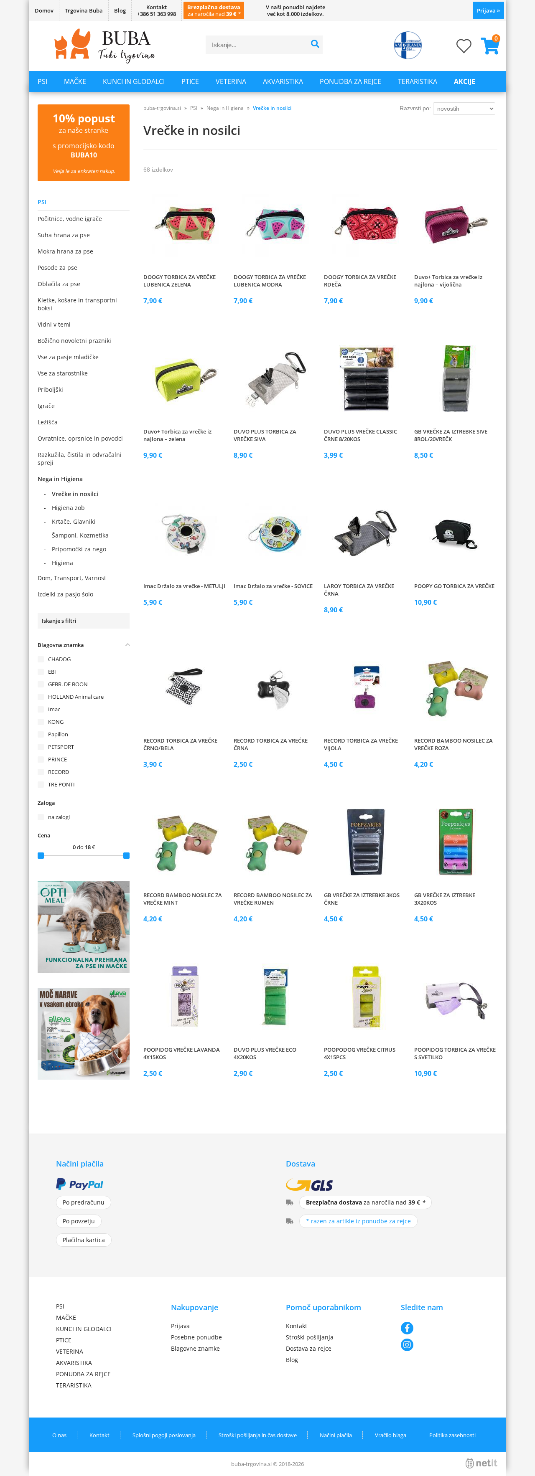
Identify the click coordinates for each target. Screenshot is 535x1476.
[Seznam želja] (455, 49)
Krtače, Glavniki (73, 521)
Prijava (488, 10)
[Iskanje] (315, 45)
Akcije (464, 81)
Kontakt (296, 1326)
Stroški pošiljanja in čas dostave (258, 1435)
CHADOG (59, 659)
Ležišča (48, 422)
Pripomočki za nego (79, 549)
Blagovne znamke (195, 1348)
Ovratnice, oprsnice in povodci (80, 438)
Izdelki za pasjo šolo (65, 594)
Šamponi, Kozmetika (80, 535)
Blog (120, 10)
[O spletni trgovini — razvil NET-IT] (481, 1463)
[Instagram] (440, 1345)
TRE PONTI (61, 784)
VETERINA (231, 81)
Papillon (58, 734)
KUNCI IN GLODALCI (134, 81)
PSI (42, 81)
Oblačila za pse (59, 284)
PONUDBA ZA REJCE (350, 81)
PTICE (190, 81)
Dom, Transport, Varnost (72, 578)
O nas (59, 1435)
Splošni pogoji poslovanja (164, 1435)
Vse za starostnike (63, 373)
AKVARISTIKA (283, 81)
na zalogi (59, 817)
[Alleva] (84, 1077)
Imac (54, 709)
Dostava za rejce (308, 1348)
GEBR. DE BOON (68, 684)
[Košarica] (486, 46)
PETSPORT (61, 747)
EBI (52, 671)
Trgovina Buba (84, 10)
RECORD (58, 772)
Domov (44, 10)
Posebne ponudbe (196, 1337)
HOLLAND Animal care (76, 696)
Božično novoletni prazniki (74, 341)
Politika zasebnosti (452, 1435)
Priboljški (50, 389)
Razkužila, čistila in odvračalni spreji (80, 459)
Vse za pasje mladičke (68, 357)
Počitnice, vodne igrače (70, 219)
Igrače (46, 406)
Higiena (62, 563)
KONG (56, 721)
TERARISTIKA (417, 81)
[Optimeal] (84, 970)
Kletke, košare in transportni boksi (77, 304)
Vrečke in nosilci (75, 494)
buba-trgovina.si (162, 108)
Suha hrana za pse (64, 235)
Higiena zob (68, 508)
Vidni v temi (54, 324)
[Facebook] (440, 1328)
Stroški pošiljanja (310, 1337)
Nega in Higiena (60, 479)
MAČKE (75, 81)
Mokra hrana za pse (65, 251)
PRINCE (57, 759)
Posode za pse (57, 267)
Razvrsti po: (415, 108)
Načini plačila (336, 1435)
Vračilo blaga (390, 1435)
